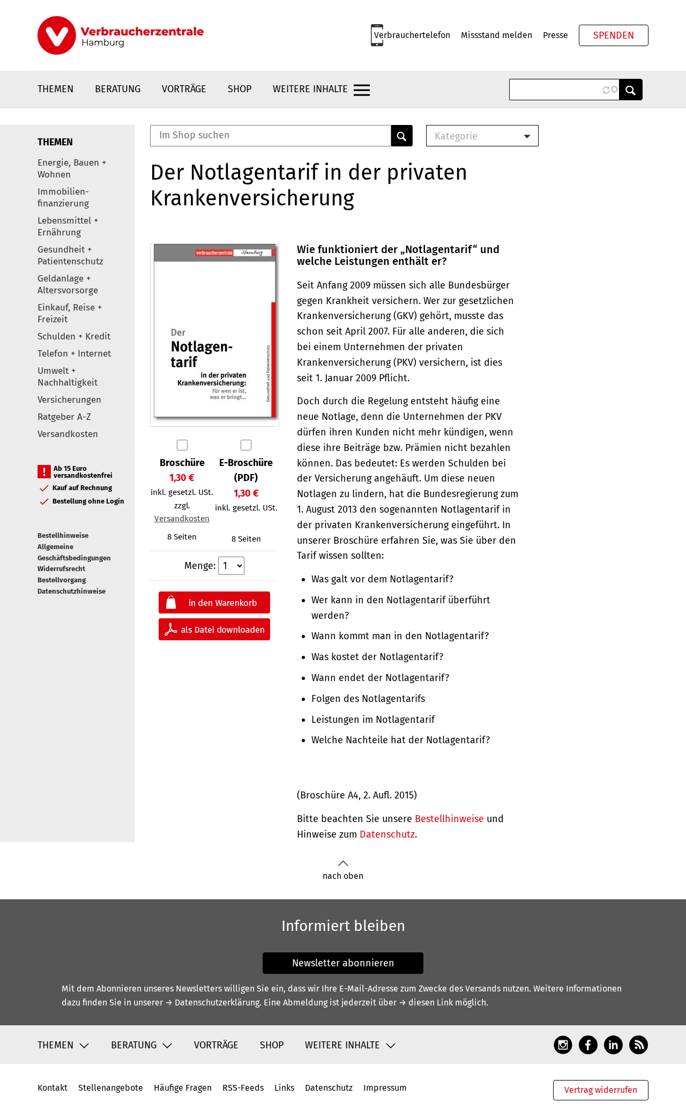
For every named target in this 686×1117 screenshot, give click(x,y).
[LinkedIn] (613, 1045)
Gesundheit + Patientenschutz (70, 255)
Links (284, 1088)
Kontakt (53, 1088)
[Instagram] (563, 1045)
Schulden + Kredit (74, 336)
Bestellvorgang (62, 580)
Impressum (385, 1088)
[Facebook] (588, 1045)
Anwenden (631, 89)
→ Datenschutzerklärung (212, 1002)
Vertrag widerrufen (600, 1090)
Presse (555, 35)
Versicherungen (69, 399)
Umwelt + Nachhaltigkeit (68, 376)
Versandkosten (68, 434)
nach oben (343, 876)
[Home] (121, 35)
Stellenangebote (110, 1088)
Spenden (613, 35)
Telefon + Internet (74, 353)
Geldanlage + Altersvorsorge (68, 284)
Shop (239, 89)
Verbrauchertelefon (412, 35)
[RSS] (638, 1045)
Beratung (117, 89)
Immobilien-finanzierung (63, 197)
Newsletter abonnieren (343, 963)
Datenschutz (387, 834)
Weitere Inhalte (310, 89)
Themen (55, 89)
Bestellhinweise (63, 535)
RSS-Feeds (243, 1088)
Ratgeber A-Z (64, 417)
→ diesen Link (426, 1002)
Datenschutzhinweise (72, 591)
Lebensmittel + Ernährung (68, 226)
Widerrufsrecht (61, 569)
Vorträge (184, 89)
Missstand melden (496, 35)
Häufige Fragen (183, 1088)
